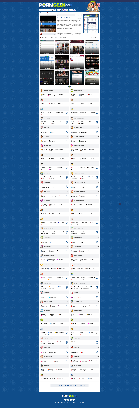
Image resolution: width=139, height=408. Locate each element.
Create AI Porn (74, 10)
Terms (68, 402)
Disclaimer (82, 402)
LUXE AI (72, 10)
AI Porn (65, 10)
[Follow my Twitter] (60, 10)
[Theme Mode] (65, 400)
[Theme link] (55, 10)
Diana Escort (61, 83)
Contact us (57, 402)
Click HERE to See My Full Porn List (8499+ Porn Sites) (69, 385)
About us (63, 402)
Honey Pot (67, 10)
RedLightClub (91, 68)
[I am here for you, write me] (58, 10)
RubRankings (61, 68)
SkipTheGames (76, 68)
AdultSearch (46, 68)
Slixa (92, 53)
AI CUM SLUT (70, 10)
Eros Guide (46, 83)
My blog (62, 10)
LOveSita (76, 83)
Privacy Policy (75, 402)
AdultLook (46, 53)
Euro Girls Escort (61, 53)
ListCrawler (91, 83)
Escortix (76, 53)
